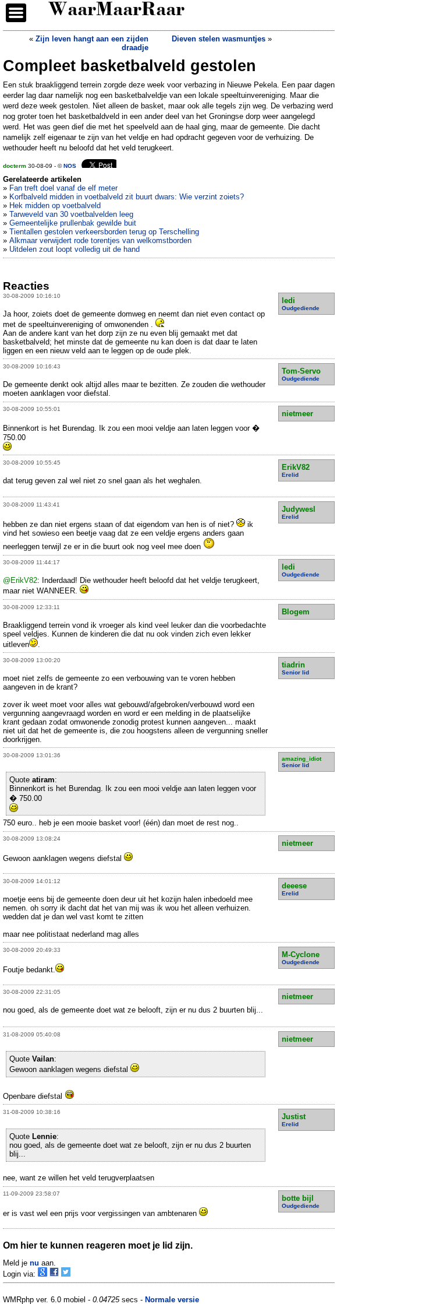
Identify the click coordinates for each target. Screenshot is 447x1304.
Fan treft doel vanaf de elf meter (63, 188)
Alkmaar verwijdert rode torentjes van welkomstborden (100, 240)
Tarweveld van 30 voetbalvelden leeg (71, 214)
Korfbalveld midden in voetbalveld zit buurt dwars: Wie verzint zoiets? (126, 196)
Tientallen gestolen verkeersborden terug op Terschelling (104, 231)
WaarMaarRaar (116, 11)
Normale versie (172, 1299)
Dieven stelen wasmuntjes (218, 38)
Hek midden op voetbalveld (55, 205)
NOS (69, 166)
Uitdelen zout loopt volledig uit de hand (74, 249)
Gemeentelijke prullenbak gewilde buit (72, 223)
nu (34, 1263)
